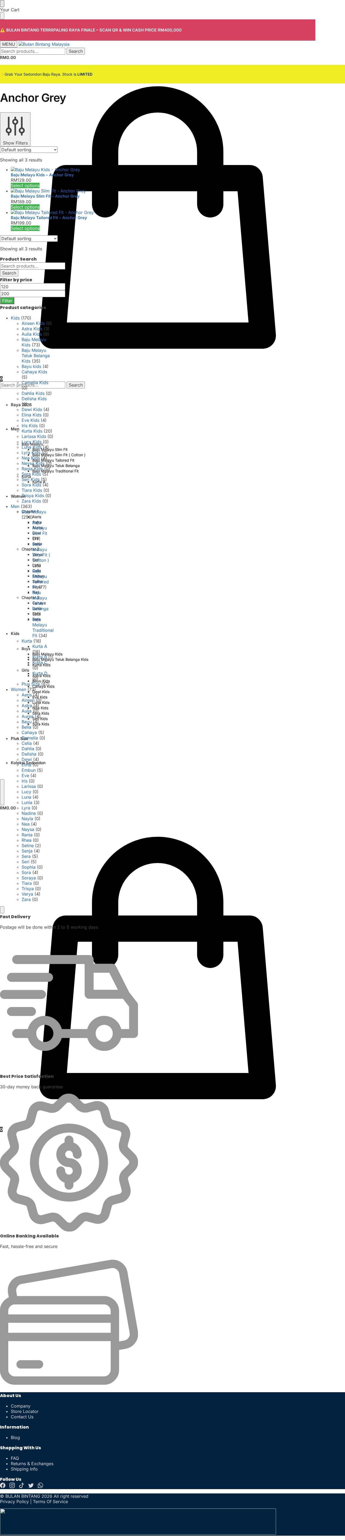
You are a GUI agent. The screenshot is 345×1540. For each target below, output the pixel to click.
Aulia (27, 711)
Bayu (27, 721)
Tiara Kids (32, 490)
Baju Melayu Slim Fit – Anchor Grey (45, 196)
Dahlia (28, 748)
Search (76, 51)
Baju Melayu (34, 511)
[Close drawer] (2, 15)
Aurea (27, 716)
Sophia (29, 867)
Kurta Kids (32, 431)
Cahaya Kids (34, 371)
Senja (27, 851)
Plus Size (31, 684)
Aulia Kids (32, 334)
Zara (26, 899)
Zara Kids (31, 501)
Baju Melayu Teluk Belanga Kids (36, 356)
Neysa (28, 829)
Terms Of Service (50, 1501)
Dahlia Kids (33, 393)
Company (20, 1406)
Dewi (27, 759)
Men (15, 506)
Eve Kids (30, 420)
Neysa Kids (33, 463)
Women (18, 689)
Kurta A (39, 646)
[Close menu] (2, 3)
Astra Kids (32, 328)
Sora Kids (31, 484)
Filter (7, 300)
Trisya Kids (33, 495)
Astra (27, 705)
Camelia (30, 738)
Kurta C (39, 662)
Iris (24, 781)
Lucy (26, 791)
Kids (15, 318)
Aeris (27, 694)
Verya (27, 894)
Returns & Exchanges (32, 1463)
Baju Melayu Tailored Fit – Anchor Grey (49, 217)
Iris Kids (30, 425)
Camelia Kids (35, 382)
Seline (28, 845)
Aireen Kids (33, 323)
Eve (25, 775)
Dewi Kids (32, 409)
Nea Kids (31, 458)
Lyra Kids (31, 452)
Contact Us (22, 1416)
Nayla (27, 818)
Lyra (26, 808)
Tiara (27, 883)
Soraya (29, 877)
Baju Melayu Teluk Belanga (40, 600)
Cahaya (29, 732)
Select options (25, 185)
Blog (15, 1437)
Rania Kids (32, 468)
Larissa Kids (34, 436)
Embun (29, 770)
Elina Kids (32, 415)
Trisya (28, 888)
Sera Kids (31, 474)
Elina (26, 764)
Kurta (27, 641)
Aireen (28, 700)
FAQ (15, 1458)
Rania (27, 834)
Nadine (29, 813)
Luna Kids (32, 447)
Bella (26, 727)
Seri (25, 861)
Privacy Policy (14, 1501)
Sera (26, 856)
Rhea (27, 840)
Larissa (29, 786)
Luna (26, 797)
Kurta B (39, 657)
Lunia (27, 802)
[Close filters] (2, 909)
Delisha (29, 754)
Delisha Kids (34, 398)
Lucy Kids (32, 441)
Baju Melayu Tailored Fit (40, 579)
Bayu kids (31, 366)
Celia (27, 743)
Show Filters (15, 143)
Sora (26, 872)
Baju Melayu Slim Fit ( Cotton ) (41, 552)
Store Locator (25, 1411)
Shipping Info (24, 1469)
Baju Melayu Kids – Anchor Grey (42, 174)
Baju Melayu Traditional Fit (43, 627)
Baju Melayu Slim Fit (39, 528)
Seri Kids (31, 479)
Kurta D (39, 673)
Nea (26, 824)
